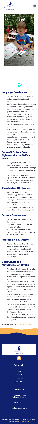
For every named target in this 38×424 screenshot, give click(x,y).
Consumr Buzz (25, 421)
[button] (34, 6)
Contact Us (19, 382)
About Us (19, 375)
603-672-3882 (19, 402)
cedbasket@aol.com (19, 408)
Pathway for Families (24, 324)
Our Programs (19, 378)
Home (19, 371)
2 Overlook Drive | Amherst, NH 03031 (19, 396)
